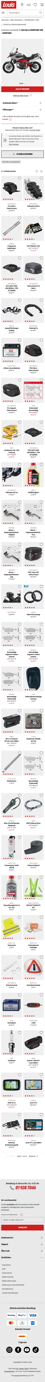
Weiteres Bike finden (20, 96)
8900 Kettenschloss (33, 823)
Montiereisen (11, 781)
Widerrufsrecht (8, 1277)
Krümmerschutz (11, 985)
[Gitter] (37, 170)
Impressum (6, 1265)
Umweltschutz (7, 1289)
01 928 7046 (25, 1187)
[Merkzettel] (35, 5)
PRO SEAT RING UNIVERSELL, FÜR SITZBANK (33, 452)
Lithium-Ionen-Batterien (11, 368)
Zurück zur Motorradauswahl (14, 24)
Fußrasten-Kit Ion (12, 492)
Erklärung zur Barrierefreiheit (13, 1285)
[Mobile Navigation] (3, 12)
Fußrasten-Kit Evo (33, 206)
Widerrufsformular (9, 1281)
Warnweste (12, 945)
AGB (4, 1269)
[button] (40, 13)
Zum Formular (14, 144)
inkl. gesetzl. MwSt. (22, 1369)
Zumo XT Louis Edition (33, 1143)
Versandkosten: (9, 1371)
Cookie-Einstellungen (10, 1293)
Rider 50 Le (12, 1103)
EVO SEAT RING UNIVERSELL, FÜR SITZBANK (11, 288)
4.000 (33, 1023)
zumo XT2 (33, 1103)
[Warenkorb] (42, 5)
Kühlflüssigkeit (33, 492)
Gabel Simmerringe (33, 614)
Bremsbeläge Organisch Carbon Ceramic (11, 654)
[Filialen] (22, 5)
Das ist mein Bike (22, 89)
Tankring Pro (33, 328)
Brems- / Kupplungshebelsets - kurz (33, 532)
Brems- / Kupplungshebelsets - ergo (11, 574)
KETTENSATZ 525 (33, 246)
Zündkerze (11, 1060)
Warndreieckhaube (33, 985)
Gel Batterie (12, 1023)
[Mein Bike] (29, 5)
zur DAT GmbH (35, 130)
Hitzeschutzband (33, 865)
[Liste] (41, 171)
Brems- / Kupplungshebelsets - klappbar (11, 532)
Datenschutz (7, 1273)
